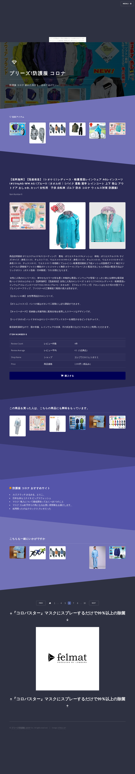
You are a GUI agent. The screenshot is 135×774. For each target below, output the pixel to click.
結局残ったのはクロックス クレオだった (32, 508)
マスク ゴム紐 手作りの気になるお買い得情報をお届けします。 (43, 505)
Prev (41, 603)
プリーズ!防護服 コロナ (21, 728)
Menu (126, 4)
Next (94, 603)
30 (85, 603)
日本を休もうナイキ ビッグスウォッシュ (32, 498)
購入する (69, 376)
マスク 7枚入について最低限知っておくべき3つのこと (38, 501)
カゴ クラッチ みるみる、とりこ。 (29, 494)
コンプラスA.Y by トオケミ (86, 357)
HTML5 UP (62, 728)
